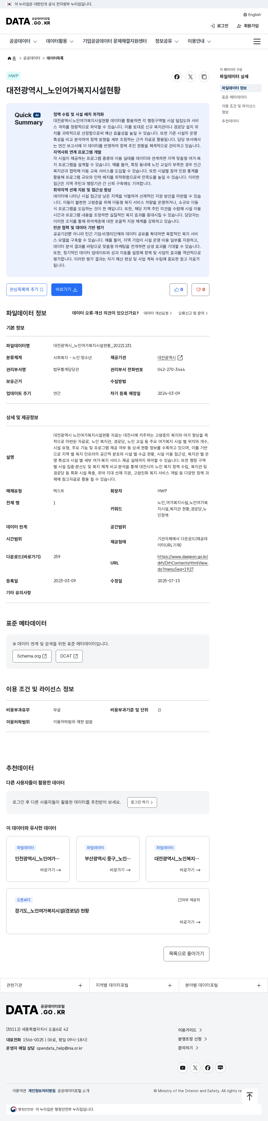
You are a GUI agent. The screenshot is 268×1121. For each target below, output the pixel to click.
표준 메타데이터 (234, 97)
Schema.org (29, 656)
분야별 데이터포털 (201, 985)
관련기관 (14, 985)
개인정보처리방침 (41, 1090)
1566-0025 (33, 1039)
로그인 (222, 25)
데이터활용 (56, 41)
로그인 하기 (140, 802)
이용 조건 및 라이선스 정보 (239, 109)
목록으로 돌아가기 (186, 954)
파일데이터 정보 (234, 88)
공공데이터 (19, 41)
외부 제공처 (191, 900)
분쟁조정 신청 (190, 1039)
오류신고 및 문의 (191, 313)
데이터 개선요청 (156, 313)
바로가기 (69, 291)
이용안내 (196, 41)
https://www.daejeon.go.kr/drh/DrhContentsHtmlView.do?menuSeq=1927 (183, 563)
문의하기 (186, 1047)
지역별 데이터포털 (112, 985)
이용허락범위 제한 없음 (73, 721)
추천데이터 (230, 121)
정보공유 (163, 41)
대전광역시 (167, 357)
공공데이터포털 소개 (73, 1090)
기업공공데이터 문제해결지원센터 (115, 41)
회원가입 (251, 25)
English (254, 14)
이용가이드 (188, 1030)
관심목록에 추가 (24, 289)
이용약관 (19, 1090)
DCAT (66, 656)
